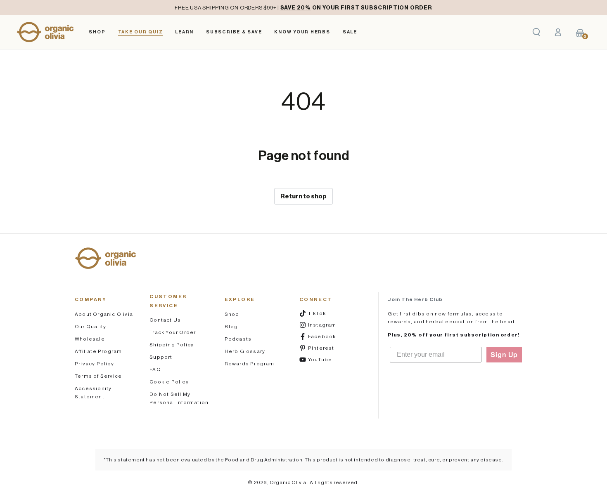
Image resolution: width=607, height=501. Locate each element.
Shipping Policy (171, 344)
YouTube (327, 359)
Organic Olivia (288, 482)
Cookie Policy (169, 382)
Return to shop (303, 196)
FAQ (155, 369)
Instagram (327, 324)
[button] (536, 32)
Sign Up (504, 354)
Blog (231, 326)
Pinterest (327, 347)
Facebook (327, 336)
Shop (232, 314)
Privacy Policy (94, 363)
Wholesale (90, 339)
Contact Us (165, 320)
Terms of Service (98, 376)
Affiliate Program (98, 351)
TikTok (327, 313)
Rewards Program (250, 363)
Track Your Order (172, 332)
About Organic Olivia (104, 314)
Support (160, 357)
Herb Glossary (245, 351)
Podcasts (238, 339)
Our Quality (90, 326)
